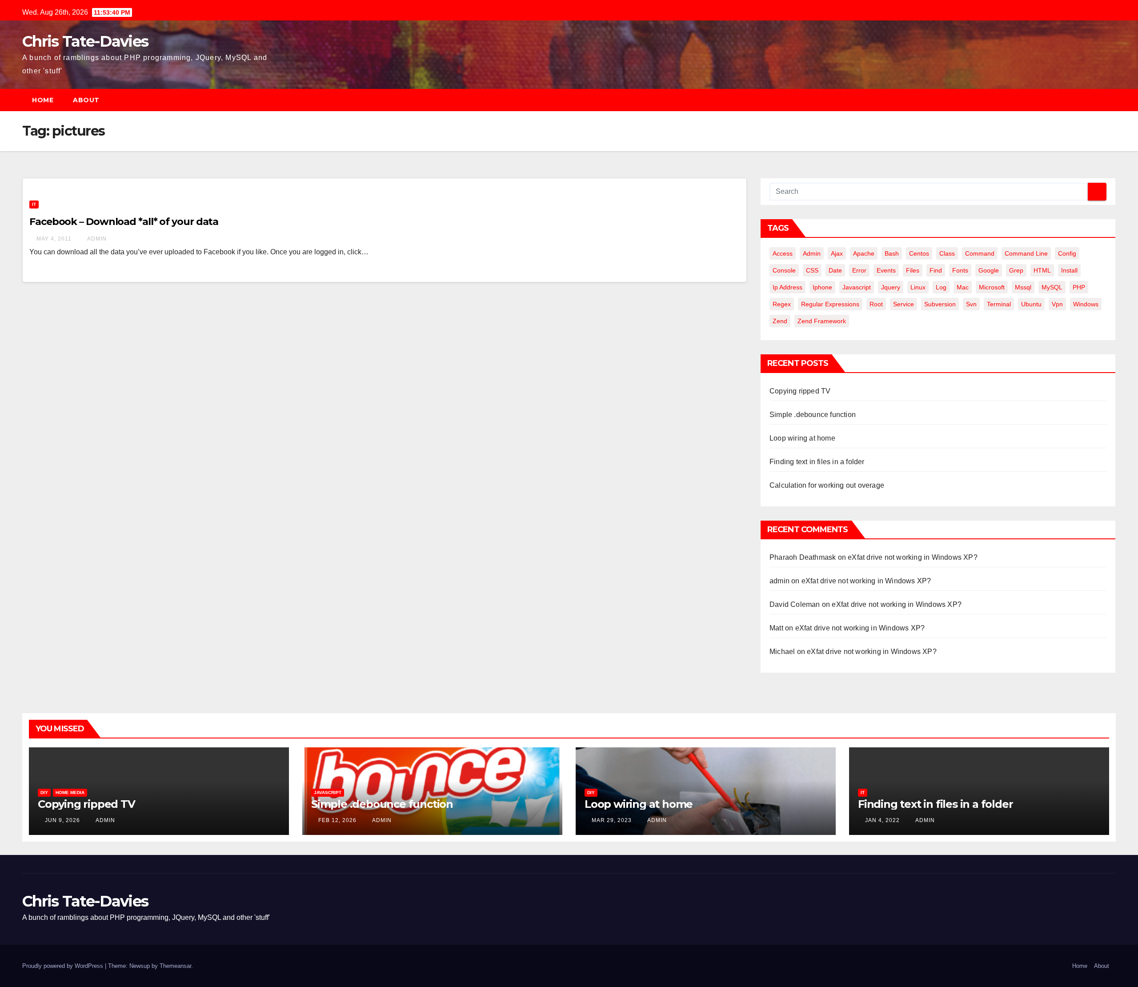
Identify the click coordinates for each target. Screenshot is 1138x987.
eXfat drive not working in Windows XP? (913, 557)
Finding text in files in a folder (817, 461)
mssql (1023, 287)
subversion (940, 304)
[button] (1113, 100)
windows (1085, 304)
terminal (999, 304)
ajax (837, 253)
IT (34, 204)
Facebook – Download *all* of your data (123, 222)
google (988, 270)
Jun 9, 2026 (62, 820)
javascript (856, 287)
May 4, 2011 (54, 239)
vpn (1057, 304)
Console (784, 270)
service (903, 304)
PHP (1079, 287)
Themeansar (175, 966)
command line (1026, 253)
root (876, 304)
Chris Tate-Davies (85, 41)
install (1069, 270)
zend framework (821, 321)
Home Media (70, 792)
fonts (960, 270)
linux (918, 287)
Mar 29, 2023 (612, 820)
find (936, 270)
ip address (787, 287)
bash (892, 253)
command (979, 253)
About (86, 100)
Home (42, 100)
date (835, 270)
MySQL (1052, 287)
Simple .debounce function (812, 414)
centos (919, 253)
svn (971, 304)
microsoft (992, 287)
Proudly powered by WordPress (63, 966)
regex (782, 304)
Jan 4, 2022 (882, 820)
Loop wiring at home (802, 438)
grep (1016, 270)
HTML (1042, 270)
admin (96, 239)
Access (783, 253)
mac (963, 287)
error (859, 270)
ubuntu (1031, 304)
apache (863, 253)
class (947, 253)
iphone (822, 287)
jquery (890, 287)
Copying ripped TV (799, 391)
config (1067, 253)
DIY (44, 792)
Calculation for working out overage (826, 485)
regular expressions (830, 304)
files (912, 270)
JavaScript (327, 792)
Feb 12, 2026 (337, 820)
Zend (780, 321)
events (886, 270)
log (941, 287)
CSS (812, 270)
